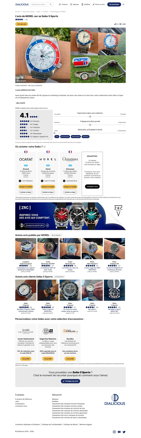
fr (123, 4)
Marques (76, 4)
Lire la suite (20, 103)
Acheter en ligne (25, 192)
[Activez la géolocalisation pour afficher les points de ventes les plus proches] (45, 147)
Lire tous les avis (59, 276)
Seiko (38, 11)
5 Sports (45, 11)
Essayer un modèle (26, 187)
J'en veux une (21, 24)
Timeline (65, 4)
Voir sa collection (56, 235)
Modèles (87, 4)
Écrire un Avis (100, 4)
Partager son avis (72, 381)
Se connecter (114, 4)
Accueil (17, 11)
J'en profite (25, 359)
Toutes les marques (28, 11)
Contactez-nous (92, 186)
